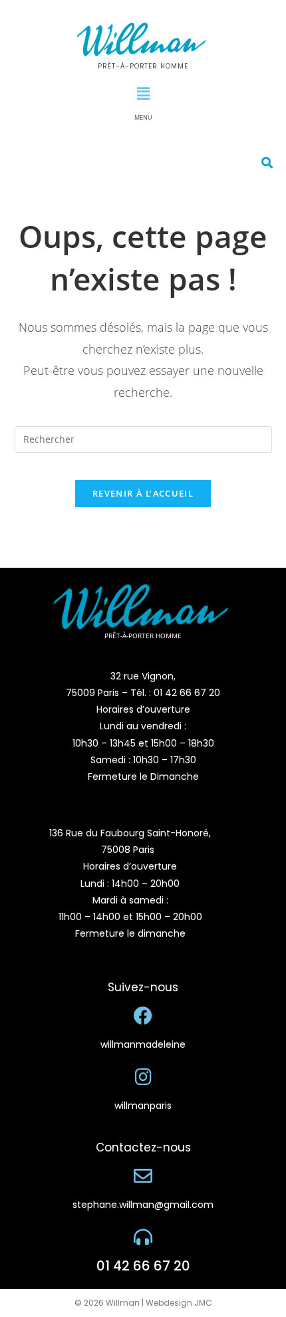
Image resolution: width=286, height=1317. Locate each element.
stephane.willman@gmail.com (143, 1204)
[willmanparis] (143, 1077)
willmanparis (143, 1105)
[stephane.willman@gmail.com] (143, 1176)
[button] (143, 93)
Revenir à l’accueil (143, 493)
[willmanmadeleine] (143, 1016)
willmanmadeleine (143, 1044)
